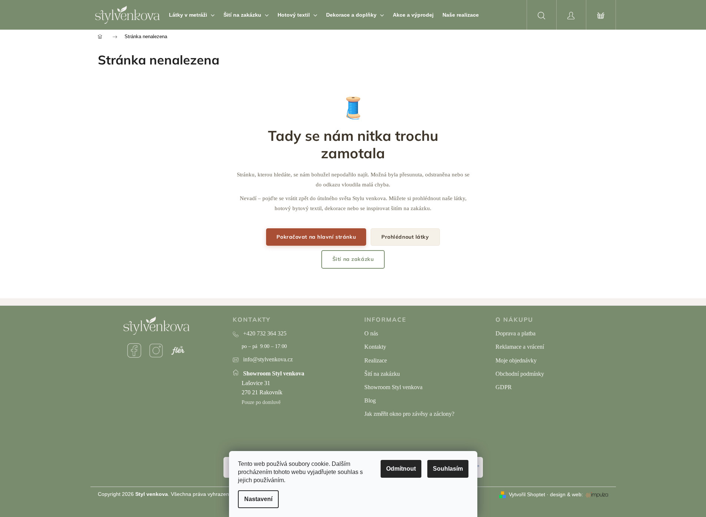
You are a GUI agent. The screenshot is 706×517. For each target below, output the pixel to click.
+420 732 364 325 (264, 333)
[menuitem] (192, 15)
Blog (370, 400)
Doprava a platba (515, 333)
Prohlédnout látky (405, 236)
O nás (371, 333)
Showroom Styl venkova (393, 387)
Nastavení (258, 499)
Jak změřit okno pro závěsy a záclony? (409, 414)
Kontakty (375, 347)
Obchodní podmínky (519, 374)
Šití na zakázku (353, 259)
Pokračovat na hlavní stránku (316, 236)
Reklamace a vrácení (519, 347)
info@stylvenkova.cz (268, 359)
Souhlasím (448, 468)
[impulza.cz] (597, 495)
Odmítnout (401, 468)
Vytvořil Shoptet (527, 494)
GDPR (503, 387)
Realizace (375, 360)
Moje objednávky (516, 360)
